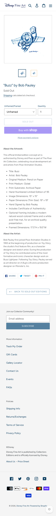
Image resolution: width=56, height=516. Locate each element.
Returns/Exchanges (16, 416)
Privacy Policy (13, 433)
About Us (10, 461)
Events (9, 379)
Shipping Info (13, 408)
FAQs (9, 387)
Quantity (42, 106)
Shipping (7, 95)
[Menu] (50, 5)
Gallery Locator (14, 362)
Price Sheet (23, 461)
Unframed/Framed (12, 106)
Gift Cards (11, 354)
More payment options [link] (28, 137)
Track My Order (14, 346)
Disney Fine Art (23, 506)
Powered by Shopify (38, 506)
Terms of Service (15, 425)
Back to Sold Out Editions (30, 291)
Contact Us (12, 371)
